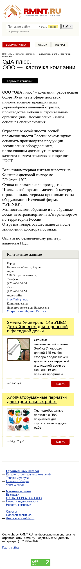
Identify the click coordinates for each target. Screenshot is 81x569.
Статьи (42, 45)
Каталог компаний (25, 54)
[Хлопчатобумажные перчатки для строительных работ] (18, 430)
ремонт (43, 15)
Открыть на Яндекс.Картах (26, 311)
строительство (31, 15)
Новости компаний (18, 504)
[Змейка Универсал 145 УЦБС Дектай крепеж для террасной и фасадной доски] (18, 360)
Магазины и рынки (18, 491)
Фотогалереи (15, 484)
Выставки (12, 494)
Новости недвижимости (22, 501)
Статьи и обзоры (17, 481)
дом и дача (55, 15)
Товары (60, 45)
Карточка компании (20, 81)
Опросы (11, 511)
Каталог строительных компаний (28, 474)
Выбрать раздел (16, 45)
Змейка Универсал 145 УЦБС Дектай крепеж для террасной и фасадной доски (37, 326)
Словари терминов (19, 515)
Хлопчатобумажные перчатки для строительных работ (37, 399)
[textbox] (34, 26)
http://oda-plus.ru (17, 299)
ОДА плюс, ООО (48, 54)
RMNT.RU (7, 54)
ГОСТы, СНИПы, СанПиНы (24, 498)
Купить (60, 383)
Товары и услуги (17, 477)
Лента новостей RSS (20, 518)
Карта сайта (10, 547)
